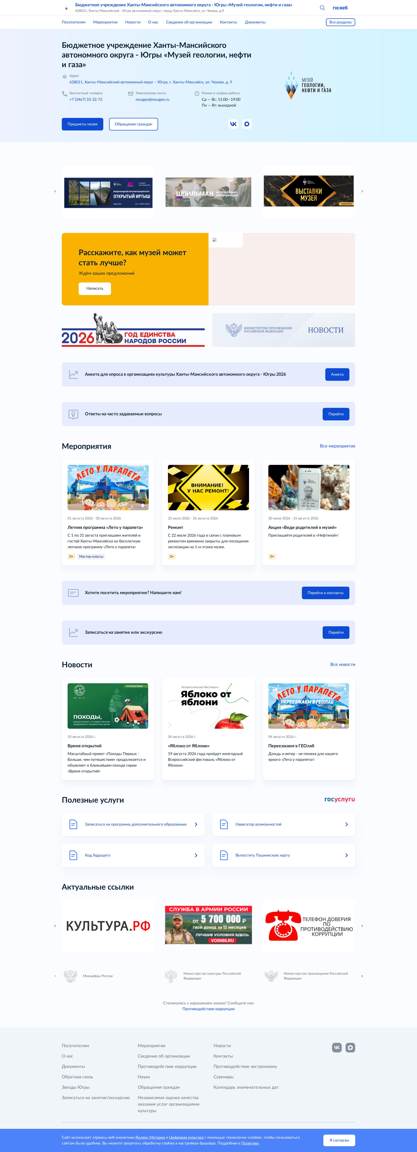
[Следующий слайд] (362, 191)
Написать (94, 288)
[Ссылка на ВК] (234, 124)
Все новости (342, 664)
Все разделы (340, 22)
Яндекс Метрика (150, 1137)
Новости (132, 22)
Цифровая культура (186, 1137)
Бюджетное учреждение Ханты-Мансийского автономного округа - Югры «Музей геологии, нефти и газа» (183, 5)
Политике (250, 1143)
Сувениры (224, 1077)
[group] (108, 191)
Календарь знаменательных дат (246, 1087)
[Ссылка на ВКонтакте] (337, 1047)
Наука (144, 1077)
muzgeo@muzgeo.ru (152, 99)
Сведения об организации (189, 22)
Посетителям (73, 22)
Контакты (228, 22)
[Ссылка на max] (350, 1047)
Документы (255, 22)
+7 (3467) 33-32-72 (86, 99)
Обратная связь (77, 1077)
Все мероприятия (337, 446)
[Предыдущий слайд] (55, 191)
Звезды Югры (76, 1087)
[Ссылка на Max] (247, 124)
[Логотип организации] (66, 8)
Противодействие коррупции (208, 1009)
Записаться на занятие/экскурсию (96, 1098)
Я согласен (339, 1140)
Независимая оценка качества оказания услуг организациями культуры (168, 1104)
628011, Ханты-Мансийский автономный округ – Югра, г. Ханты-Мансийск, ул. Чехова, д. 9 (151, 82)
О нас (153, 22)
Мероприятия (105, 22)
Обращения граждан (159, 1087)
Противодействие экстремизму (245, 1067)
